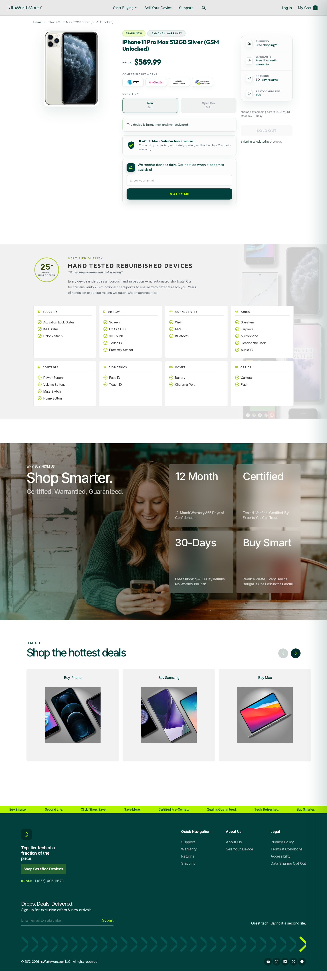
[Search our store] (204, 8)
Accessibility (280, 856)
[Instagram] (276, 962)
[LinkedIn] (285, 962)
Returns (187, 856)
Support (186, 8)
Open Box (208, 105)
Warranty (188, 849)
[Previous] (283, 653)
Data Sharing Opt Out (288, 863)
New (150, 105)
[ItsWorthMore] (25, 7)
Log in (287, 8)
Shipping (188, 863)
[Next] (296, 653)
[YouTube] (268, 962)
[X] (293, 962)
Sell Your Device (158, 8)
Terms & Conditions (286, 849)
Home (37, 22)
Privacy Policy (282, 842)
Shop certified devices (43, 869)
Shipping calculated (253, 141)
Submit (107, 920)
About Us (234, 842)
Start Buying (123, 8)
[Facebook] (302, 962)
